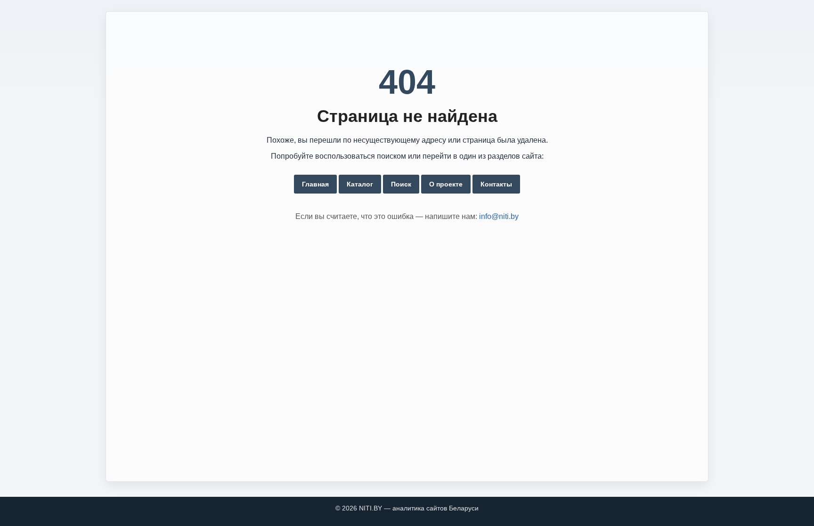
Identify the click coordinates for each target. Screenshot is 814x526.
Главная (315, 184)
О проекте (446, 184)
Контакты (496, 184)
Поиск (401, 184)
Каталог (360, 184)
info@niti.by (499, 216)
